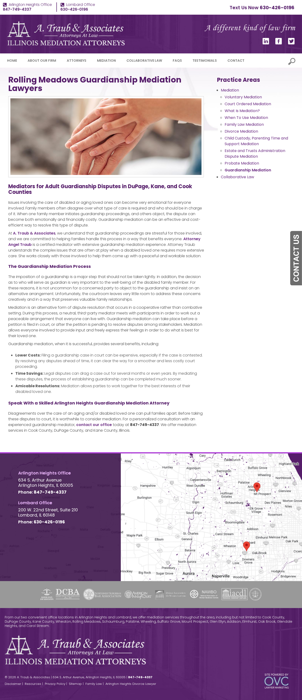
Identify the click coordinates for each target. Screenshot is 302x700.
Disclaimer (13, 684)
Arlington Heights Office (30, 4)
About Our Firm (42, 60)
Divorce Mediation (241, 131)
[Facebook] (279, 43)
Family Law (93, 684)
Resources (33, 684)
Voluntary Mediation (243, 97)
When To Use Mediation (246, 117)
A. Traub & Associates (34, 233)
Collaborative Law (144, 60)
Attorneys (76, 60)
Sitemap (75, 684)
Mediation (106, 60)
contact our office (94, 424)
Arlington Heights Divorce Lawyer (130, 684)
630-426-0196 (277, 7)
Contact (235, 60)
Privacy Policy (55, 684)
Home (12, 60)
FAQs (177, 60)
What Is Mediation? (242, 110)
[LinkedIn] (266, 43)
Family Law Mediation (244, 124)
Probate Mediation (242, 163)
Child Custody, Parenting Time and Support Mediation (256, 141)
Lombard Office (80, 4)
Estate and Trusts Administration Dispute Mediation (255, 153)
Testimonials (205, 60)
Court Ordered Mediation (248, 104)
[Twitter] (291, 43)
